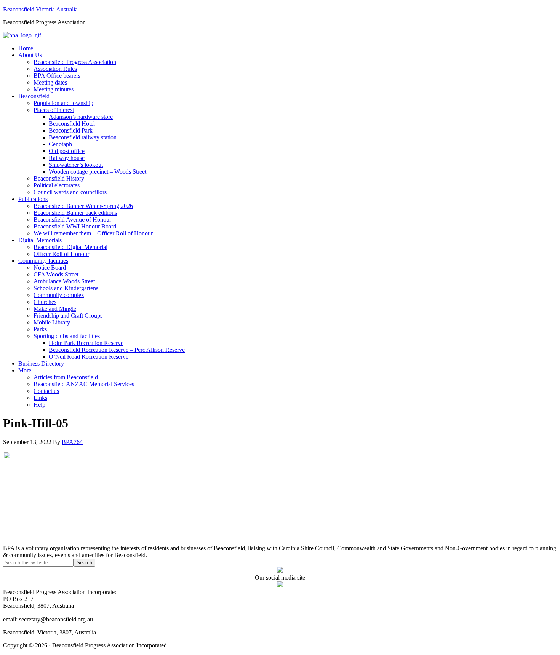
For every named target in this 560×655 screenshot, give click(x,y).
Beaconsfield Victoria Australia (40, 9)
